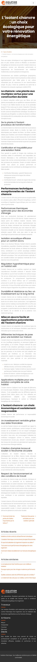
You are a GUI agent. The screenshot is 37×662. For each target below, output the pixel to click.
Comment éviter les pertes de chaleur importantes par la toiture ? (9, 519)
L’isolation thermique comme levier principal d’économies (18, 539)
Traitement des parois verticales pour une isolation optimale (27, 518)
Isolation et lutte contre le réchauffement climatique (16, 536)
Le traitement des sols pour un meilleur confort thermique (18, 578)
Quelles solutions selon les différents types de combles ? (18, 575)
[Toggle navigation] (33, 2)
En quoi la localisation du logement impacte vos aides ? (17, 542)
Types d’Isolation (7, 52)
